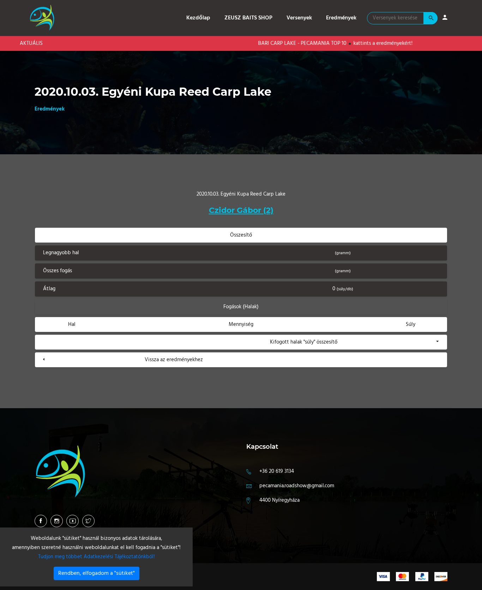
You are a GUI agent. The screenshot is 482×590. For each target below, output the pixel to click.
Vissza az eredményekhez (174, 360)
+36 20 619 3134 (276, 471)
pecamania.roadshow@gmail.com (296, 486)
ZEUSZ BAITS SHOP (248, 18)
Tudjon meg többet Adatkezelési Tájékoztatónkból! (96, 557)
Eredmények (341, 18)
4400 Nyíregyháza (279, 500)
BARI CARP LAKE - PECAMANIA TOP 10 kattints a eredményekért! (316, 43)
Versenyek (299, 18)
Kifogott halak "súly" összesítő (303, 342)
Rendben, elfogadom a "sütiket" (96, 573)
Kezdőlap (198, 18)
